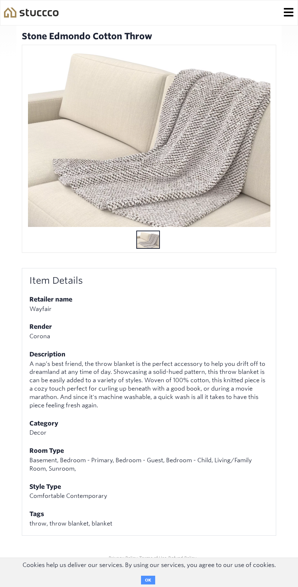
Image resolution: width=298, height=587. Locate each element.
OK (148, 580)
